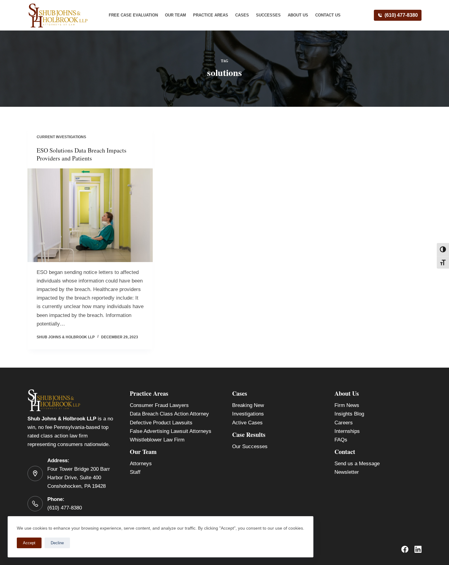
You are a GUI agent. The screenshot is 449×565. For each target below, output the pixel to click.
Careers (343, 423)
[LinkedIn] (418, 549)
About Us (298, 15)
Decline (57, 543)
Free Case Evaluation (133, 15)
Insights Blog (349, 414)
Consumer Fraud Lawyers (159, 405)
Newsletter (346, 472)
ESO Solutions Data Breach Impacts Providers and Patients (81, 154)
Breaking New (248, 405)
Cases (242, 15)
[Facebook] (404, 549)
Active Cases (247, 423)
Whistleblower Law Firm (157, 440)
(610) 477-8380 (401, 15)
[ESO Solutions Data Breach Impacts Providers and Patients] (90, 215)
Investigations (248, 414)
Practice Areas (210, 15)
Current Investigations (61, 137)
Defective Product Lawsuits (161, 423)
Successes (268, 15)
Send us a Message (357, 463)
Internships (347, 431)
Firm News (346, 405)
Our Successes (250, 446)
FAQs (340, 440)
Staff (135, 472)
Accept (29, 543)
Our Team (175, 15)
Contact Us (328, 15)
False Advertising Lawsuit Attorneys (170, 431)
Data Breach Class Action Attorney (169, 414)
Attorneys (141, 463)
